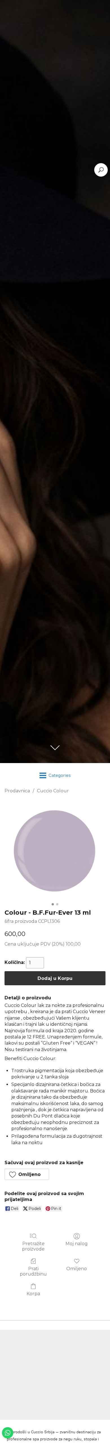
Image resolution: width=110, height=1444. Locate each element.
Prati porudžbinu (33, 1271)
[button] (27, 1174)
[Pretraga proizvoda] (101, 170)
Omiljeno (76, 1268)
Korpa (33, 1293)
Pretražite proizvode (33, 1246)
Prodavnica (17, 790)
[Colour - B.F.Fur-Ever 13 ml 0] (55, 850)
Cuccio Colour (53, 790)
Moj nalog (76, 1243)
